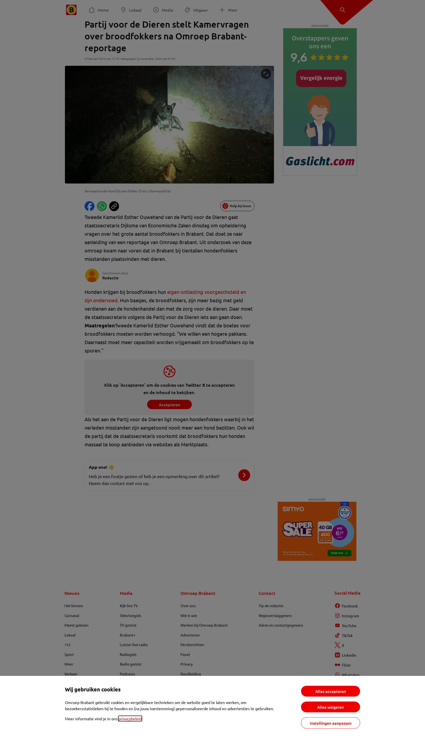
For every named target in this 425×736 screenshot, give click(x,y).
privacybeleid (130, 718)
